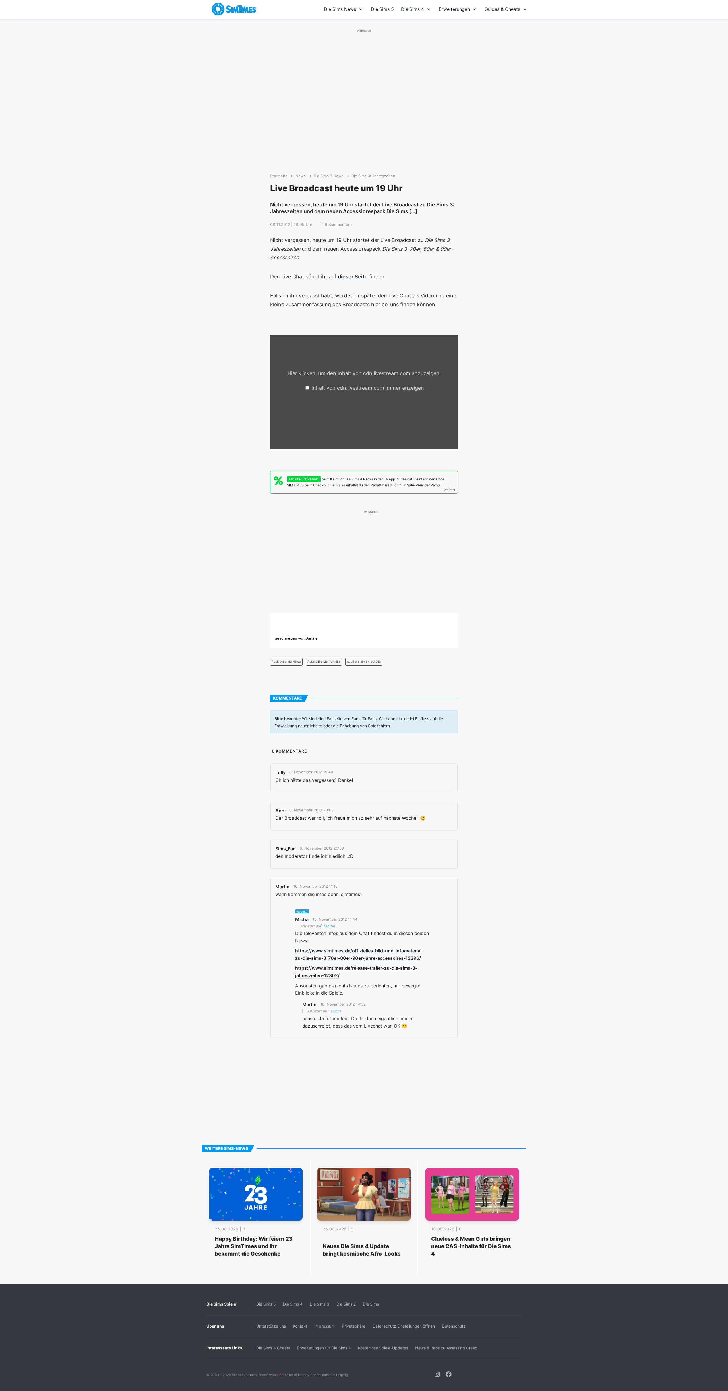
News (300, 176)
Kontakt (300, 1326)
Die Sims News (340, 9)
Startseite (279, 176)
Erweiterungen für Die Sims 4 (324, 1347)
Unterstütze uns (271, 1326)
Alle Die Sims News (286, 661)
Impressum (324, 1326)
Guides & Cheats (502, 9)
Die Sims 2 (346, 1304)
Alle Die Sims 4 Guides (364, 661)
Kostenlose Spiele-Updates (383, 1347)
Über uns (215, 1326)
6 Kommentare (338, 225)
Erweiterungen (454, 9)
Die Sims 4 (412, 9)
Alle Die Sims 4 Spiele (323, 661)
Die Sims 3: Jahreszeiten (373, 176)
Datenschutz (454, 1326)
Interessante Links (224, 1347)
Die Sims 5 (382, 9)
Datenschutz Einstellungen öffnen (404, 1326)
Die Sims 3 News (329, 176)
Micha (336, 1011)
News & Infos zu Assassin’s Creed (446, 1347)
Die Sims (371, 1304)
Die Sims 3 (319, 1304)
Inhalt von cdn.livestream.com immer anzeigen (367, 388)
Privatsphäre (353, 1326)
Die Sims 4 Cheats (273, 1347)
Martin (329, 926)
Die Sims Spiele (221, 1304)
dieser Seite (353, 277)
